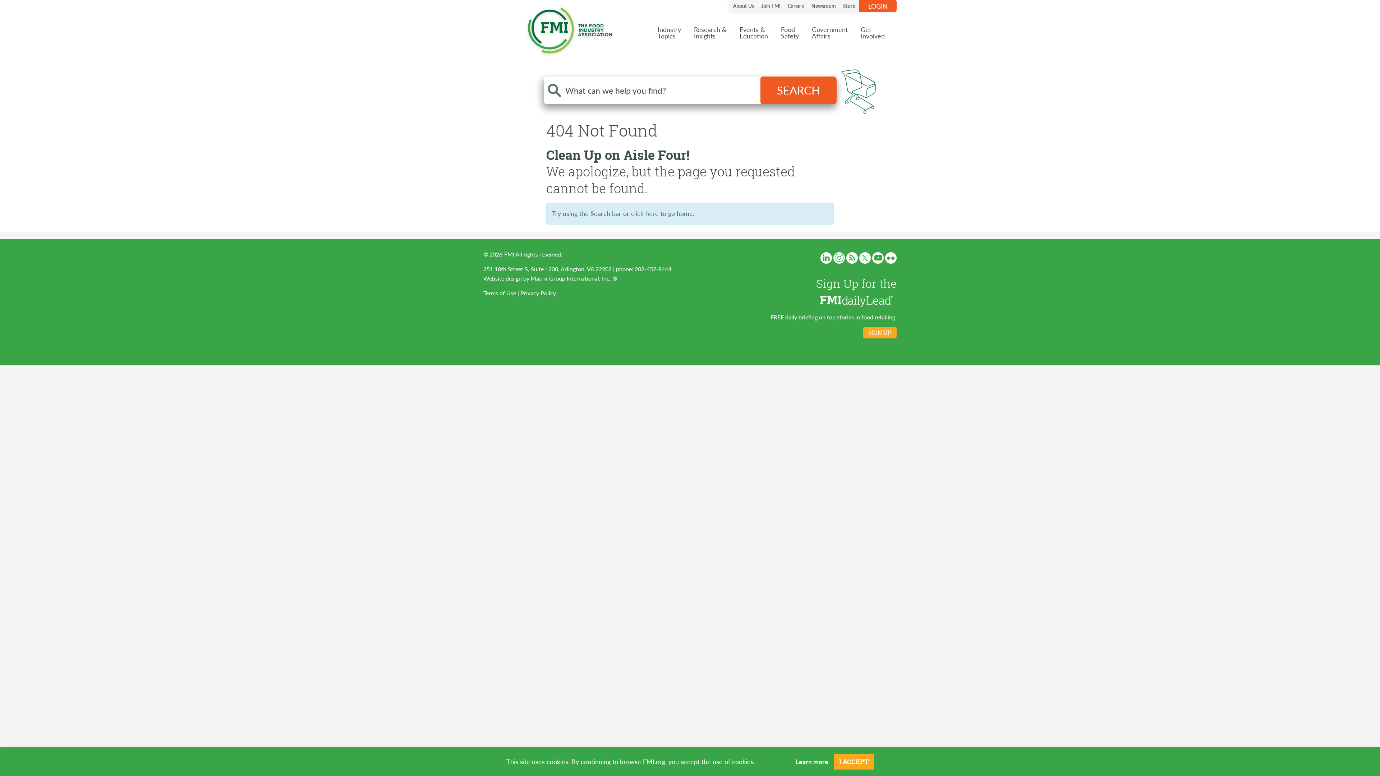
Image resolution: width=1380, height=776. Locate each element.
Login (878, 5)
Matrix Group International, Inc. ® (574, 278)
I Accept (854, 761)
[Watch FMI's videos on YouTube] (878, 258)
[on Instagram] (839, 258)
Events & (754, 32)
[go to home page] (570, 28)
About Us (743, 5)
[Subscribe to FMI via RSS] (852, 258)
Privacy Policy (538, 293)
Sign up (879, 333)
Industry (669, 32)
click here (645, 213)
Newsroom (823, 5)
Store (849, 5)
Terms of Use (499, 293)
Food (790, 32)
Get (873, 32)
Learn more (812, 761)
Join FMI (771, 5)
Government (830, 32)
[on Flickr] (891, 258)
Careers (796, 5)
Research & (710, 32)
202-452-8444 (653, 269)
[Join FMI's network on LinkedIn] (826, 258)
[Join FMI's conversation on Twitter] (865, 258)
